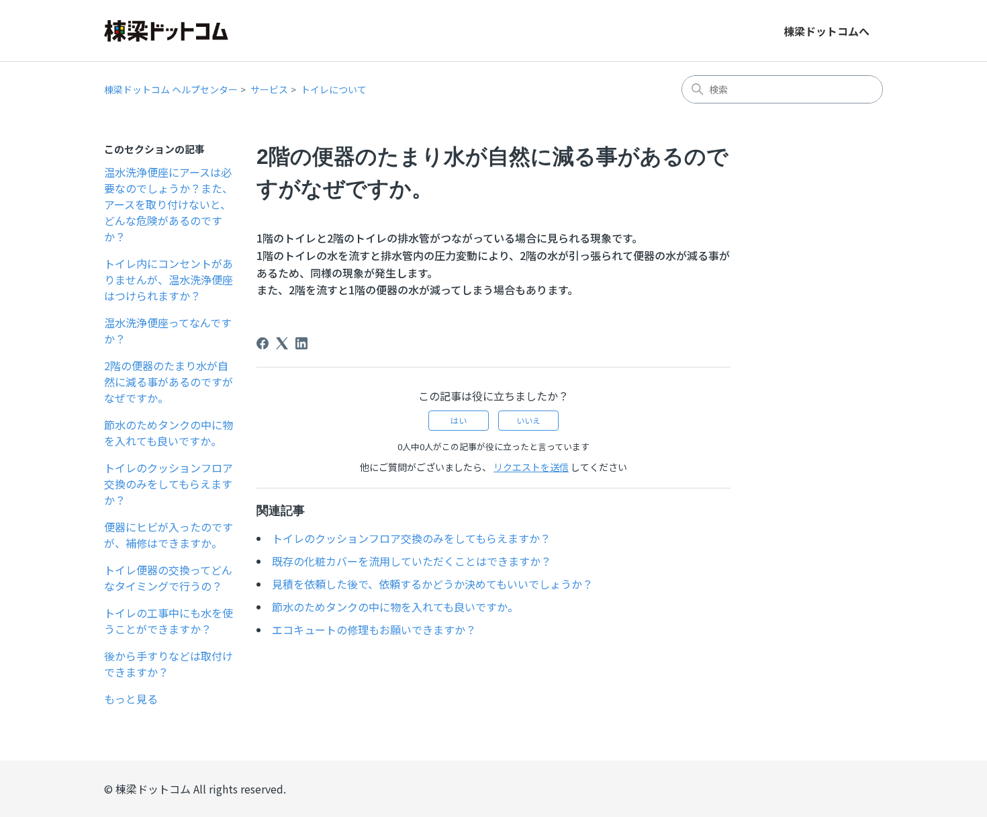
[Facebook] (262, 343)
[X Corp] (282, 343)
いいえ (528, 420)
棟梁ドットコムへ (826, 31)
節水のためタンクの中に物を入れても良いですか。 (168, 433)
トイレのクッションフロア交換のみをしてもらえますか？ (168, 484)
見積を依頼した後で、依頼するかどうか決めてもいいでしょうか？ (432, 584)
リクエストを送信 (531, 467)
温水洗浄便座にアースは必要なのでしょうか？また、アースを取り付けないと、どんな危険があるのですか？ (168, 204)
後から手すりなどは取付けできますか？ (168, 664)
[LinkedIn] (301, 343)
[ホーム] (166, 31)
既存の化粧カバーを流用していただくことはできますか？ (411, 561)
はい (459, 420)
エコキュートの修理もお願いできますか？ (374, 629)
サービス (269, 89)
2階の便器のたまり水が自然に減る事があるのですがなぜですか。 (168, 381)
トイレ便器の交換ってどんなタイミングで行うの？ (168, 578)
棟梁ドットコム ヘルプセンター (171, 89)
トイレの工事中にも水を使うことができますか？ (168, 621)
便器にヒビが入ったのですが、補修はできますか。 (168, 535)
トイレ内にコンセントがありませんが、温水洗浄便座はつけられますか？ (168, 279)
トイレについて (334, 89)
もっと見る (131, 699)
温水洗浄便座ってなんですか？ (168, 330)
